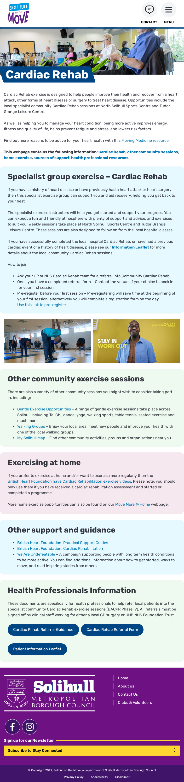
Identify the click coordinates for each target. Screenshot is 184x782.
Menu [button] (169, 22)
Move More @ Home (132, 504)
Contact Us (128, 694)
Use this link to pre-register (41, 304)
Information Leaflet (130, 247)
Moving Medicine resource (145, 140)
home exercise (18, 157)
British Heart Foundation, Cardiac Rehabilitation (60, 548)
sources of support (51, 157)
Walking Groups (31, 426)
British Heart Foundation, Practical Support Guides (62, 542)
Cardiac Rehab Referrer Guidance (43, 629)
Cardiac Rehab (112, 152)
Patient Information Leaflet (37, 649)
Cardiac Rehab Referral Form (112, 629)
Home (123, 678)
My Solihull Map (31, 438)
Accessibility (99, 777)
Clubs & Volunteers (135, 702)
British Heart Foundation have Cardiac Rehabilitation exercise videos (69, 481)
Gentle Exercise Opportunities (44, 409)
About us (126, 686)
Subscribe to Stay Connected (35, 750)
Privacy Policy (74, 777)
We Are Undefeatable (36, 554)
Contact (149, 22)
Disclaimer (122, 777)
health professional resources (99, 157)
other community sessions (152, 152)
